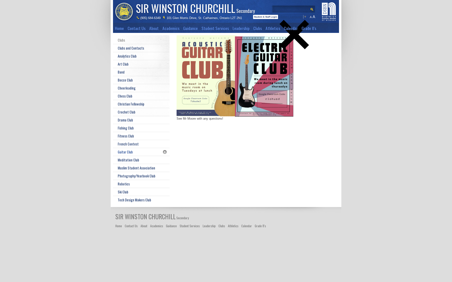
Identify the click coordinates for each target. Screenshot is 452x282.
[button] (294, 57)
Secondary (195, 8)
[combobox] (295, 8)
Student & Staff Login (265, 17)
